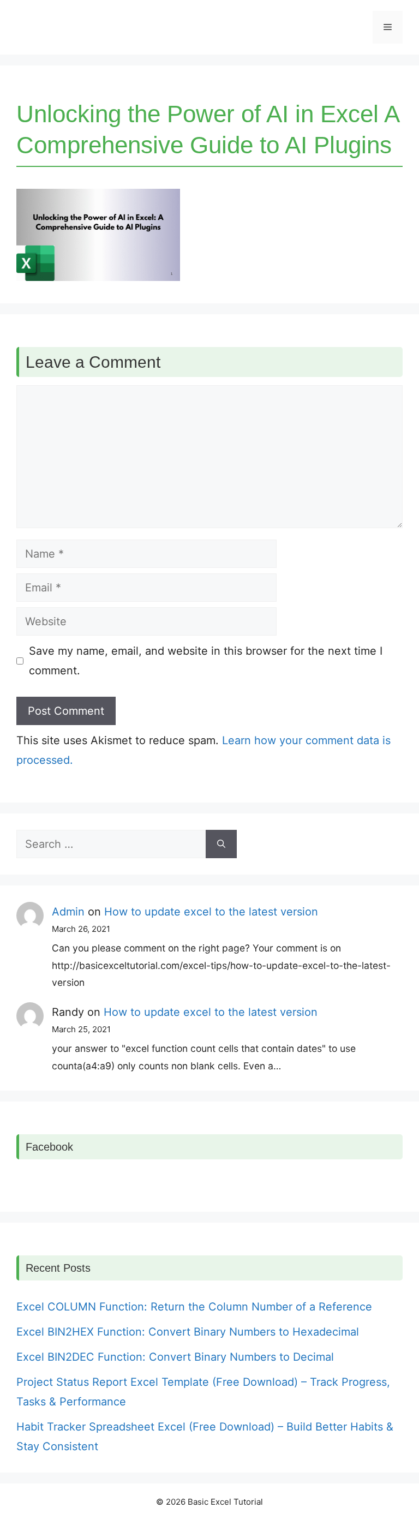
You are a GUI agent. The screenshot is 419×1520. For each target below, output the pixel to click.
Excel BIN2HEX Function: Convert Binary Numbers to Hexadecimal (187, 1331)
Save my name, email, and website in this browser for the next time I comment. (205, 660)
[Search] (221, 844)
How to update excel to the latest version (211, 911)
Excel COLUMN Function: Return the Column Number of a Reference (194, 1306)
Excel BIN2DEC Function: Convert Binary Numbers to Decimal (175, 1356)
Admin (68, 911)
